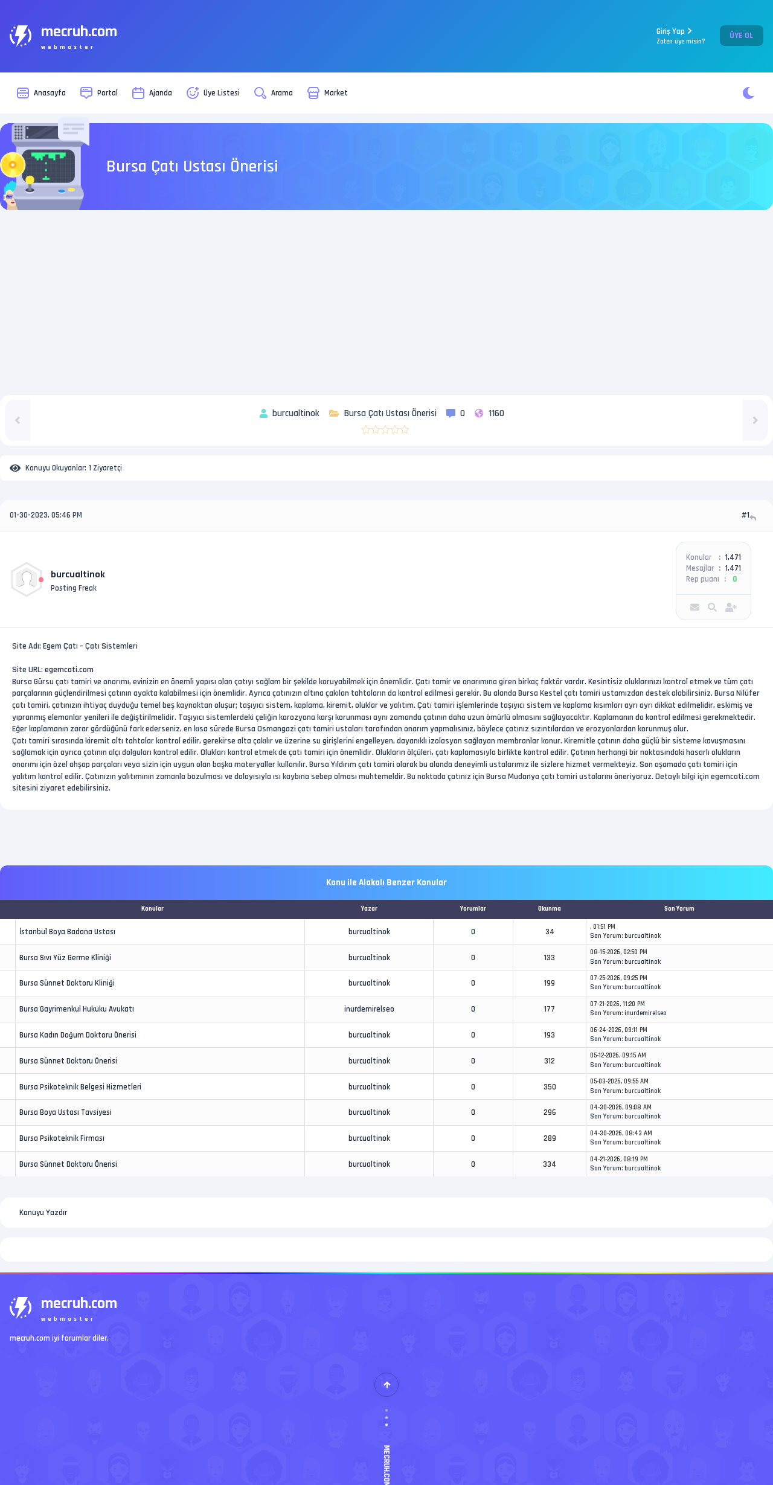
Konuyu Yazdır (43, 1212)
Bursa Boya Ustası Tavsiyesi (65, 1112)
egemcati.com (69, 669)
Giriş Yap (680, 36)
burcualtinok (78, 574)
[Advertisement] (386, 304)
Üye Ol (742, 35)
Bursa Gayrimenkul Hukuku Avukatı (76, 1009)
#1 (745, 515)
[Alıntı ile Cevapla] (754, 518)
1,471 (733, 557)
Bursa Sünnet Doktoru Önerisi (68, 1061)
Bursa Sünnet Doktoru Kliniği (67, 983)
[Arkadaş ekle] (731, 607)
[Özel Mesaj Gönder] (694, 607)
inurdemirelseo (369, 1009)
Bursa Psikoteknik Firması (61, 1138)
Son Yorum (605, 936)
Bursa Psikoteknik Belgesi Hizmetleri (80, 1087)
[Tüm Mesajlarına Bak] (712, 607)
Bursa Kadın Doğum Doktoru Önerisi (77, 1035)
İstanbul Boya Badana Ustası (67, 932)
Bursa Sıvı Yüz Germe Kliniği (65, 958)
